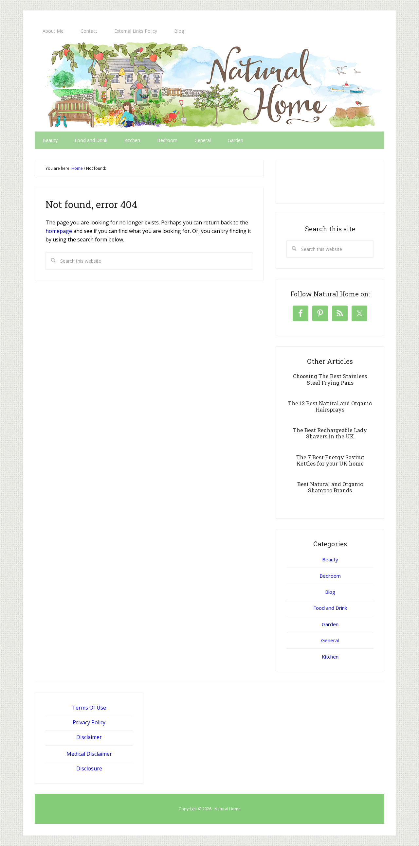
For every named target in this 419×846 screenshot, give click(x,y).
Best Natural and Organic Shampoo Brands (330, 487)
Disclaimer (89, 737)
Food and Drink (330, 608)
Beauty (330, 559)
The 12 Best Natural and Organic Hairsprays (330, 406)
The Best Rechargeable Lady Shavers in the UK (330, 433)
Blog (330, 592)
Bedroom (330, 576)
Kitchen (330, 656)
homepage (59, 231)
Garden (330, 624)
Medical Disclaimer (89, 753)
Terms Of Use (89, 707)
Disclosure (89, 768)
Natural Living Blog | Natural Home (209, 86)
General (330, 640)
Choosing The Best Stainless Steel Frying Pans (330, 379)
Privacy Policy (89, 722)
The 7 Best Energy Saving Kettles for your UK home (330, 460)
